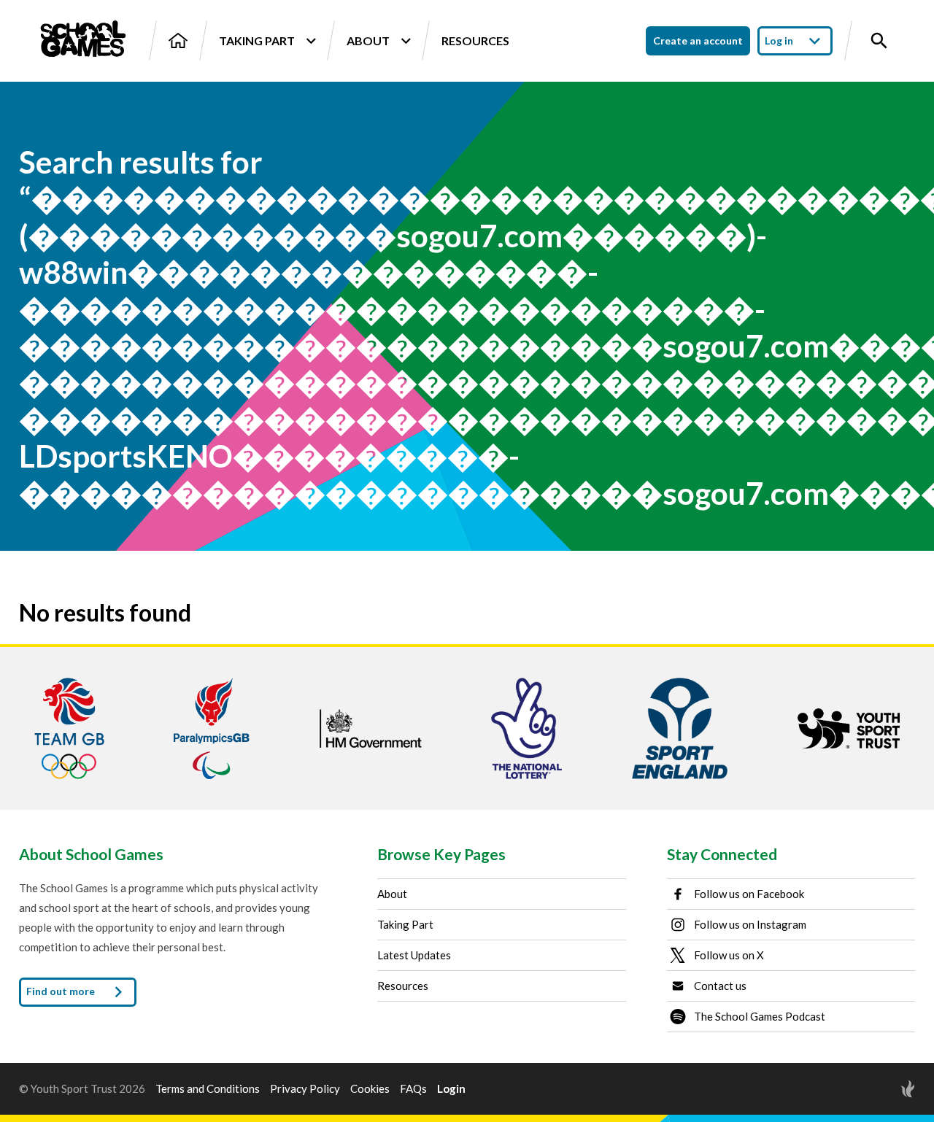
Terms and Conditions (207, 1088)
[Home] (178, 40)
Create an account (698, 40)
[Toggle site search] (879, 41)
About (368, 40)
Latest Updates (414, 955)
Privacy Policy (305, 1088)
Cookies (370, 1088)
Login (451, 1088)
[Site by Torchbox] (878, 1089)
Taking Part (257, 40)
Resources (475, 40)
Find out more (61, 991)
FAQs (413, 1088)
